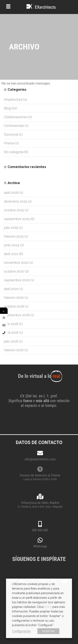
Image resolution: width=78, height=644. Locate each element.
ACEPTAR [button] (48, 631)
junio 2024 (11, 245)
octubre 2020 (14, 271)
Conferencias (14, 126)
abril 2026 (11, 193)
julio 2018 (11, 324)
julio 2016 (11, 341)
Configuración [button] (21, 631)
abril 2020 (11, 289)
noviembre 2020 (16, 263)
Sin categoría (13, 152)
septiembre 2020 (17, 280)
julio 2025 (11, 228)
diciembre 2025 (15, 201)
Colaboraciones (15, 117)
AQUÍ (48, 606)
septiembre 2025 (17, 219)
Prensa (9, 143)
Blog (7, 108)
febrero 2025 (14, 236)
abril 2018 (11, 333)
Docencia (11, 134)
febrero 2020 (14, 298)
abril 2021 (11, 254)
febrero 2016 (14, 350)
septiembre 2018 (17, 315)
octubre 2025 (14, 210)
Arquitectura (13, 99)
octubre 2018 (14, 306)
